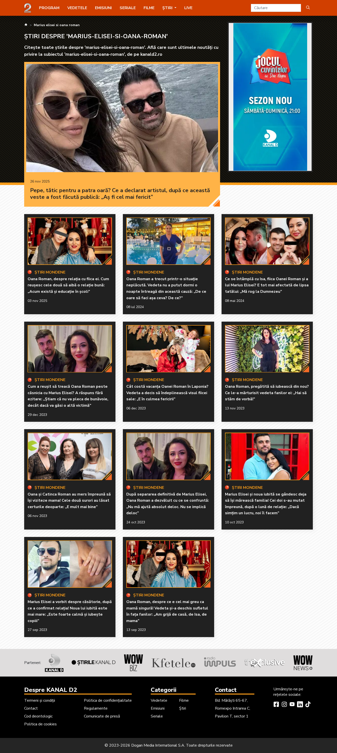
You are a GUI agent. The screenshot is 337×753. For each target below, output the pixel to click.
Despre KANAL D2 (50, 690)
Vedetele (77, 8)
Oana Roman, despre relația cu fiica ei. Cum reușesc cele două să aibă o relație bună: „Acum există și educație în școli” (68, 285)
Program (49, 8)
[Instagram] (284, 705)
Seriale (128, 8)
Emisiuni (103, 8)
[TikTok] (308, 705)
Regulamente (96, 708)
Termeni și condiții (39, 700)
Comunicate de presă (102, 716)
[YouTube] (292, 705)
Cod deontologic (38, 716)
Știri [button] (167, 8)
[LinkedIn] (300, 705)
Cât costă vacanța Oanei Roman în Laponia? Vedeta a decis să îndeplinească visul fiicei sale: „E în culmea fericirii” (167, 393)
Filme (149, 8)
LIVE (188, 8)
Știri (182, 708)
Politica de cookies (40, 724)
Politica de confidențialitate (108, 700)
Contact (31, 708)
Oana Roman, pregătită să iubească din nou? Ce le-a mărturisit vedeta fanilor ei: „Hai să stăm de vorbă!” (267, 393)
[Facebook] (276, 705)
